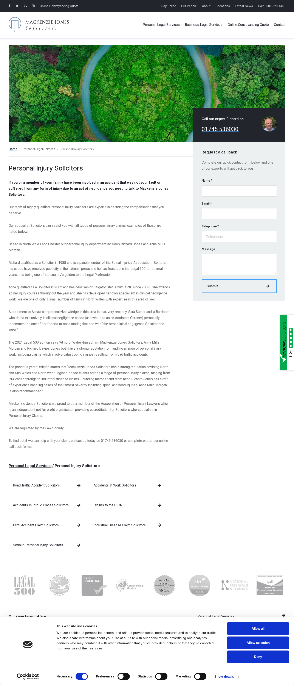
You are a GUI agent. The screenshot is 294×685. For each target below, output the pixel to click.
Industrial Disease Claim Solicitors (120, 525)
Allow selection (258, 642)
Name (207, 180)
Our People (189, 6)
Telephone (210, 226)
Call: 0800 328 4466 (271, 6)
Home (13, 149)
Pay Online (168, 6)
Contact (279, 25)
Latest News (244, 6)
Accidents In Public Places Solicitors (41, 505)
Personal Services (161, 25)
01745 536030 (220, 129)
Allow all (258, 628)
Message (208, 249)
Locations (223, 6)
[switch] (124, 676)
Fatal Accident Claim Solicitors (36, 525)
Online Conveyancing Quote (59, 6)
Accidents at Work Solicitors (115, 485)
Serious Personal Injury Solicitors (38, 545)
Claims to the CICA (108, 505)
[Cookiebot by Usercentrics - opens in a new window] (28, 676)
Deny (258, 656)
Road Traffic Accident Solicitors (36, 485)
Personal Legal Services (39, 149)
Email (207, 203)
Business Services (204, 25)
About (206, 6)
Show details (224, 676)
